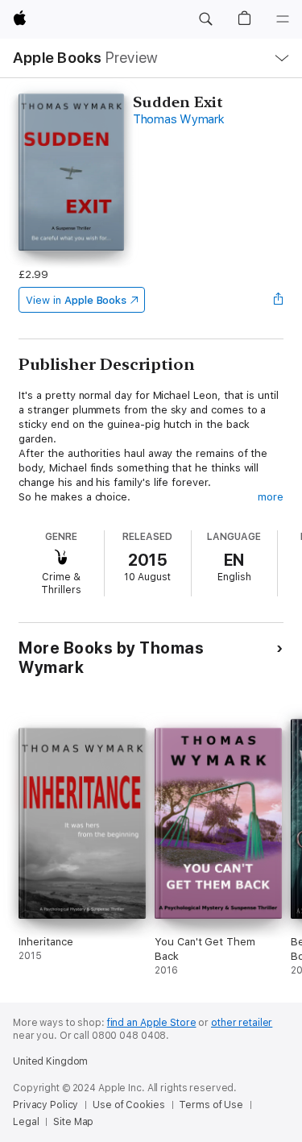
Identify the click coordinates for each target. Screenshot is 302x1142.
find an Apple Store (152, 1022)
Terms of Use (211, 1105)
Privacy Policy (45, 1105)
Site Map (73, 1121)
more (270, 497)
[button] (205, 19)
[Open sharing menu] (279, 300)
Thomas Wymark (179, 119)
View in (76, 300)
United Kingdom (50, 1061)
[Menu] (282, 19)
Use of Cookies (128, 1105)
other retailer (241, 1022)
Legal (26, 1121)
